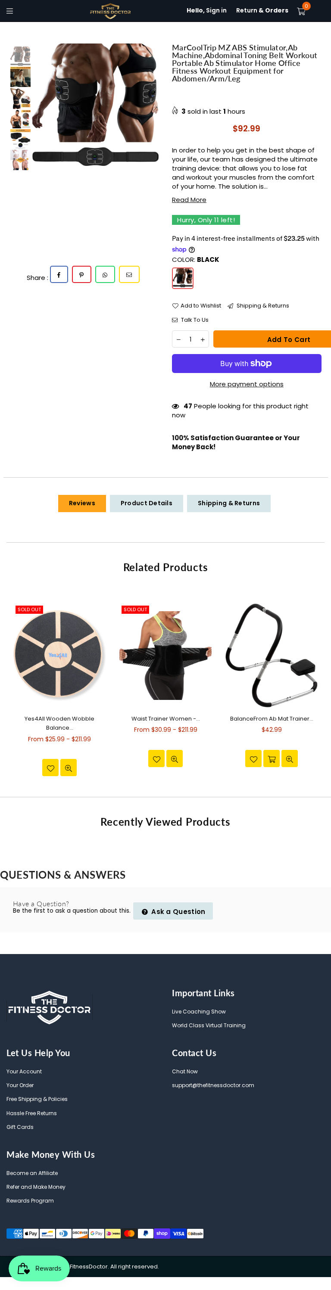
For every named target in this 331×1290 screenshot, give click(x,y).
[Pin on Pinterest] (81, 274)
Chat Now (185, 1071)
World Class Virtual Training (209, 1025)
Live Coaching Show (199, 1011)
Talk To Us (194, 320)
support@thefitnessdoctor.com (213, 1085)
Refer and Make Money (36, 1187)
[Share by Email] (129, 274)
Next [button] (151, 104)
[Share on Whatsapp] (105, 274)
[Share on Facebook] (59, 274)
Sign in (207, 10)
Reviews (82, 503)
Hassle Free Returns (31, 1113)
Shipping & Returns (262, 306)
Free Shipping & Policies (37, 1099)
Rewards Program (30, 1200)
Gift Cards (20, 1127)
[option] (95, 105)
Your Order (20, 1085)
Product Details (146, 503)
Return (262, 10)
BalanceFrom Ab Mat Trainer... (271, 719)
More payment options (247, 384)
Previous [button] (39, 104)
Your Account (24, 1071)
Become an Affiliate (32, 1173)
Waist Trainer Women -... (165, 719)
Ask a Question (178, 911)
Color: (195, 259)
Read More (189, 199)
